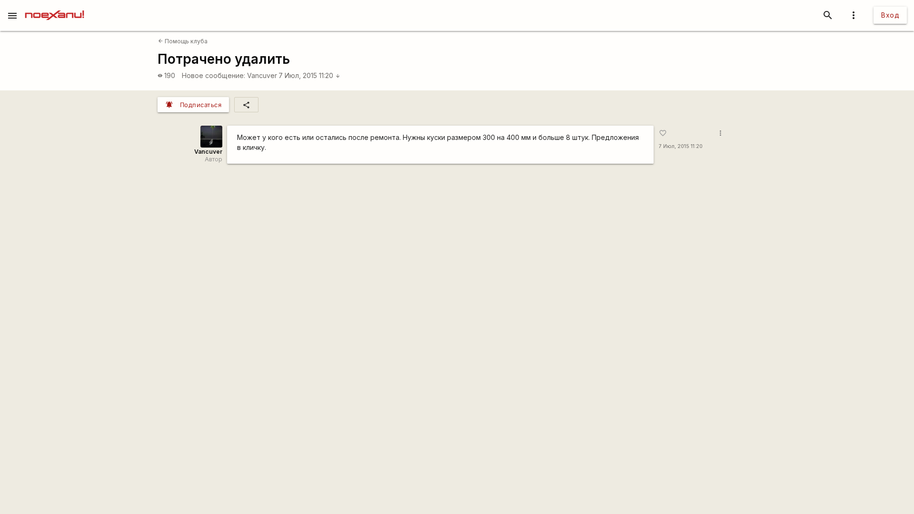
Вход (890, 15)
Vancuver (262, 75)
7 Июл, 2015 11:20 (309, 75)
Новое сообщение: (213, 75)
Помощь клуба (183, 41)
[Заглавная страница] (54, 6)
